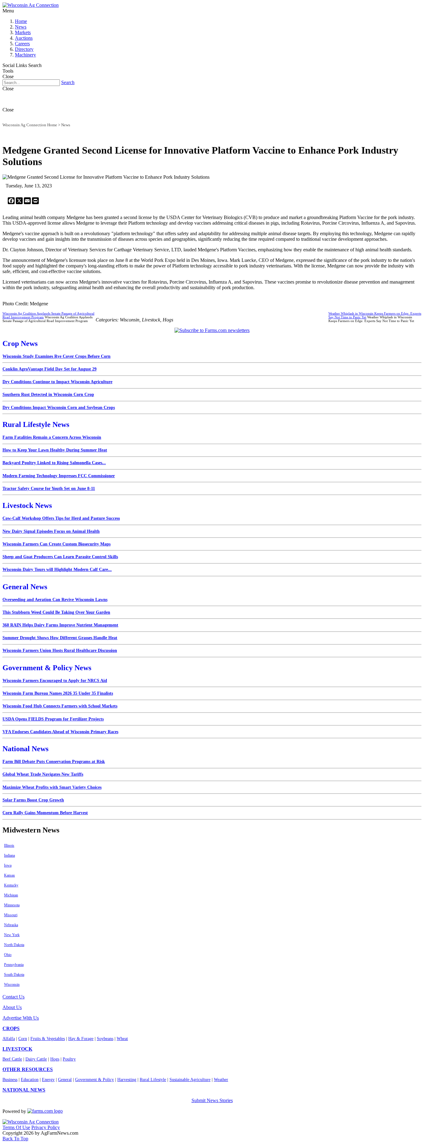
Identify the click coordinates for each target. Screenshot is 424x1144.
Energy (48, 1079)
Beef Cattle (12, 1059)
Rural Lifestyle (153, 1079)
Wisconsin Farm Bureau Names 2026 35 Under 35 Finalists (57, 693)
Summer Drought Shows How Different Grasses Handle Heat (59, 637)
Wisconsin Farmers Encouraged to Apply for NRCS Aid (54, 680)
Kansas (9, 875)
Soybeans (105, 1038)
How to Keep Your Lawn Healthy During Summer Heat (54, 450)
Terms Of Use (16, 1127)
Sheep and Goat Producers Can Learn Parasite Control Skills (60, 556)
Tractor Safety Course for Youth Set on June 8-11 (48, 488)
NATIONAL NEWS (23, 1089)
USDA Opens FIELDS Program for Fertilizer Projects (53, 719)
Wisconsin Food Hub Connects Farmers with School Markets (59, 706)
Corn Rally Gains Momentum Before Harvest (45, 812)
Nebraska (11, 925)
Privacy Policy (45, 1127)
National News (25, 749)
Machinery (25, 54)
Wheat (122, 1038)
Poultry (69, 1059)
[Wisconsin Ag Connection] (30, 5)
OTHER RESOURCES (27, 1069)
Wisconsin (12, 984)
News (20, 26)
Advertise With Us (20, 1018)
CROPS (11, 1028)
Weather (221, 1079)
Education (29, 1079)
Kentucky (11, 885)
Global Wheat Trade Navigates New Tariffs (42, 774)
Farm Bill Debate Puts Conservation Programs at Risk (53, 761)
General (65, 1079)
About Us (12, 1007)
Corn (22, 1038)
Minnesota (12, 905)
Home (21, 21)
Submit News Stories (212, 1100)
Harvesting (126, 1079)
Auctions (24, 38)
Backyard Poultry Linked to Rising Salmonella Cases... (54, 462)
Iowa (7, 865)
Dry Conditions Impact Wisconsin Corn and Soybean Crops (58, 407)
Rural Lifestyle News (35, 424)
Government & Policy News (46, 668)
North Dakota (14, 945)
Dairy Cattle (36, 1059)
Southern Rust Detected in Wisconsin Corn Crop (48, 394)
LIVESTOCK (17, 1049)
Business (9, 1079)
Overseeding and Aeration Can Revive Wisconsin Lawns (54, 599)
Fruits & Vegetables (47, 1038)
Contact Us (13, 996)
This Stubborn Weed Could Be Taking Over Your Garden (56, 612)
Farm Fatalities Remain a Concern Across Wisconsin (51, 437)
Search (67, 82)
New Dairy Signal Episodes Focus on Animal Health (51, 531)
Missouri (10, 915)
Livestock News (27, 505)
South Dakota (14, 974)
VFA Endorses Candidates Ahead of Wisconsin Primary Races (60, 731)
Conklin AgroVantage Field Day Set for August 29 (49, 369)
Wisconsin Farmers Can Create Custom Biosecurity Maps (56, 544)
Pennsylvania (14, 964)
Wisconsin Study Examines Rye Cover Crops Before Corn (56, 356)
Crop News (20, 343)
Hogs (54, 1059)
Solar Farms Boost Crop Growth (33, 800)
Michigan (11, 895)
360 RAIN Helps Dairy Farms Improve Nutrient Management (60, 625)
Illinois (9, 845)
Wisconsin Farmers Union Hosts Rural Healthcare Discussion (59, 650)
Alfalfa (8, 1038)
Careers (22, 43)
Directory (24, 49)
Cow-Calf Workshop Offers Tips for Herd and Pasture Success (61, 518)
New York (12, 935)
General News (24, 587)
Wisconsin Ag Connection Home (29, 125)
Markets (23, 32)
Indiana (9, 855)
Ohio (7, 955)
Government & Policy (94, 1079)
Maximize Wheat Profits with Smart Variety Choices (51, 787)
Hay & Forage (80, 1038)
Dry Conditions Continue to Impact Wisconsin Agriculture (57, 381)
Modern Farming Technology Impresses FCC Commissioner (58, 475)
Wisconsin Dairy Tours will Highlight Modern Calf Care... (57, 569)
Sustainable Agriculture (189, 1079)
